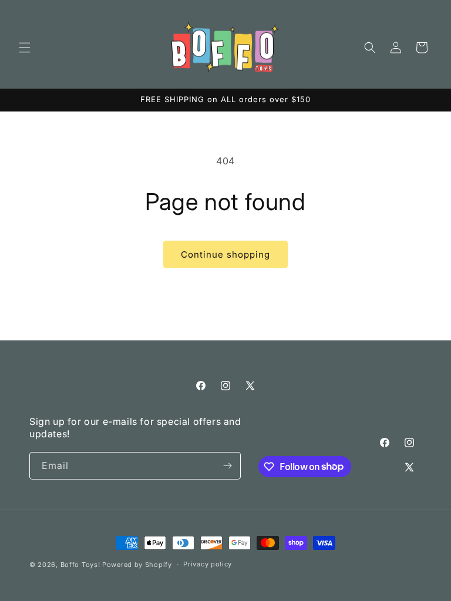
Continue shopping (225, 254)
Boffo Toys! (80, 565)
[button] (25, 47)
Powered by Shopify (137, 565)
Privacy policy (207, 564)
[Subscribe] (227, 466)
